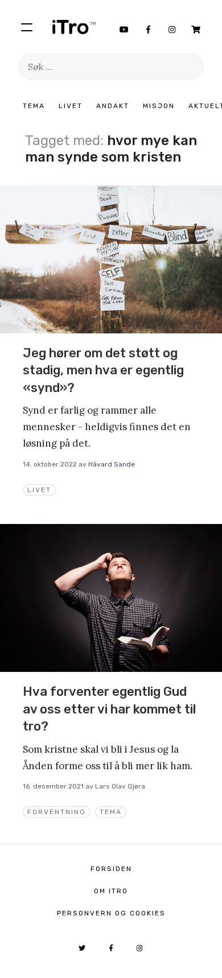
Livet (71, 106)
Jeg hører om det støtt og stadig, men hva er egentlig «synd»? (103, 370)
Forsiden (111, 869)
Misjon (159, 106)
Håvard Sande (111, 464)
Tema (34, 106)
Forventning (56, 812)
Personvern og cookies (111, 913)
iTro (74, 26)
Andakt (112, 106)
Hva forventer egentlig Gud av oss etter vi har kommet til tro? (109, 709)
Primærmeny (26, 26)
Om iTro (111, 891)
